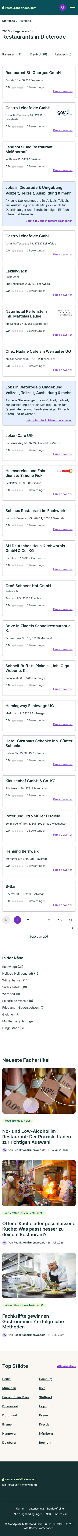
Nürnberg (46, 1433)
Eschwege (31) (12, 967)
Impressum (60, 1514)
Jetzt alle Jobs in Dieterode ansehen (49, 220)
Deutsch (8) (38, 54)
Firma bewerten (63, 91)
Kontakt (20, 1508)
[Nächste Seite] (72, 927)
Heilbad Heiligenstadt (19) (21, 973)
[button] (62, 7)
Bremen (7, 1424)
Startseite (8, 20)
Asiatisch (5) (64, 54)
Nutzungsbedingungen (28, 1514)
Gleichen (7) (11, 1014)
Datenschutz (36, 1508)
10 (60, 920)
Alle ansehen (66, 1366)
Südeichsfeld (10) (14, 987)
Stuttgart (45, 1397)
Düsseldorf (10, 1406)
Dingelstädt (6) (13, 1028)
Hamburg (45, 1379)
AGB (48, 1514)
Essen (43, 1415)
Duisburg (9, 1442)
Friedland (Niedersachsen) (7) (23, 1007)
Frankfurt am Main (15, 1397)
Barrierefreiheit (56, 1508)
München (9, 1388)
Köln (42, 1388)
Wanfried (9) (11, 994)
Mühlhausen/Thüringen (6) (21, 1021)
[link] (39, 82)
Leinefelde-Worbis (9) (17, 1001)
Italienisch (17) (12, 54)
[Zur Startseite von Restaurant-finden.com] (19, 7)
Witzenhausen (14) (15, 980)
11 (70, 920)
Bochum (45, 1442)
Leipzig (44, 1406)
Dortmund (9, 1415)
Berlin (6, 1379)
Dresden (45, 1424)
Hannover (9, 1433)
